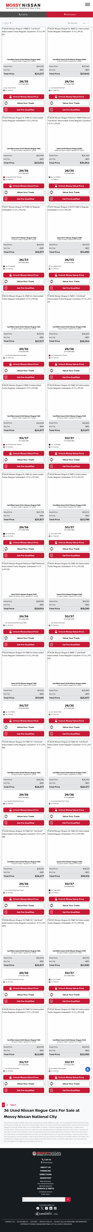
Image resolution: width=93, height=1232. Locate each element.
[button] (87, 1069)
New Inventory (45, 1181)
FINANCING (45, 1171)
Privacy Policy (45, 1222)
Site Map (34, 1222)
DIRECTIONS (46, 1174)
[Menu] (87, 4)
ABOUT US (46, 1167)
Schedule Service (45, 1192)
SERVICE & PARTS (45, 1189)
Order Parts (45, 1194)
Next (13, 1105)
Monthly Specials (45, 1186)
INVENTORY (45, 1178)
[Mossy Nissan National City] (23, 6)
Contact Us (10, 1222)
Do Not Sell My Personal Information (70, 1222)
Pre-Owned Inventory (46, 1183)
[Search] (68, 1199)
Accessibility (22, 1222)
